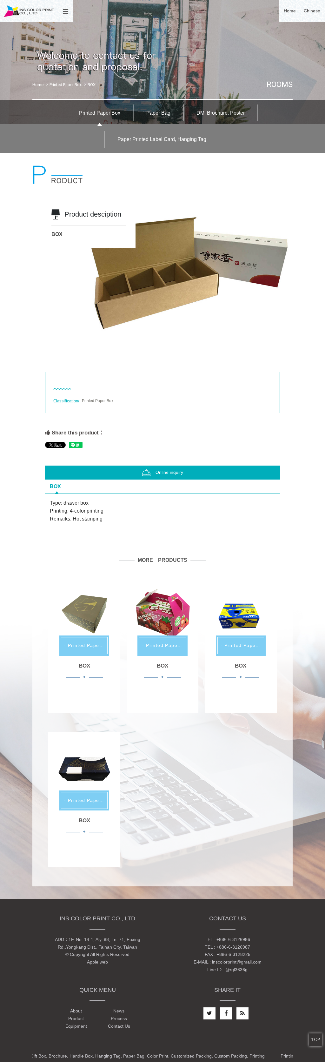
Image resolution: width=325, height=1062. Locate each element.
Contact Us (119, 1026)
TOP (315, 1039)
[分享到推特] (209, 1013)
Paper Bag (158, 113)
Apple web (97, 962)
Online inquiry (169, 472)
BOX (55, 486)
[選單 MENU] (65, 12)
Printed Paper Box (66, 84)
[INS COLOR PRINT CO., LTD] (29, 10)
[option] (162, 273)
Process (119, 1018)
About (76, 1010)
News (118, 1010)
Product (76, 1018)
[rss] (242, 1013)
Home (290, 10)
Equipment (76, 1026)
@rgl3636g (236, 969)
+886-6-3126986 (233, 939)
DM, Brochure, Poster (220, 113)
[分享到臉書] (226, 1013)
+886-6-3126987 (233, 947)
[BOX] (84, 614)
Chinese (312, 10)
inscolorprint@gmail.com (237, 962)
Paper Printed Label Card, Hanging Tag (161, 139)
